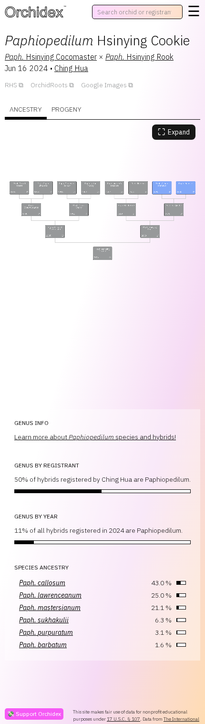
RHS (11, 85)
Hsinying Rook (139, 57)
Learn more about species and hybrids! (95, 437)
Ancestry (26, 109)
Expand (174, 131)
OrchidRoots (49, 85)
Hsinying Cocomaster (51, 57)
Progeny (66, 109)
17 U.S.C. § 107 (123, 719)
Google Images (104, 85)
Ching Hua (71, 68)
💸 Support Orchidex (34, 713)
